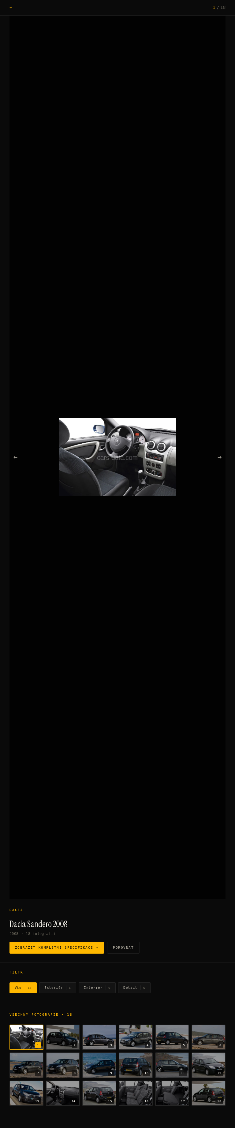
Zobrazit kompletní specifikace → (57, 948)
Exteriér (57, 988)
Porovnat (123, 948)
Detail (134, 988)
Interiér (97, 988)
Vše (23, 988)
